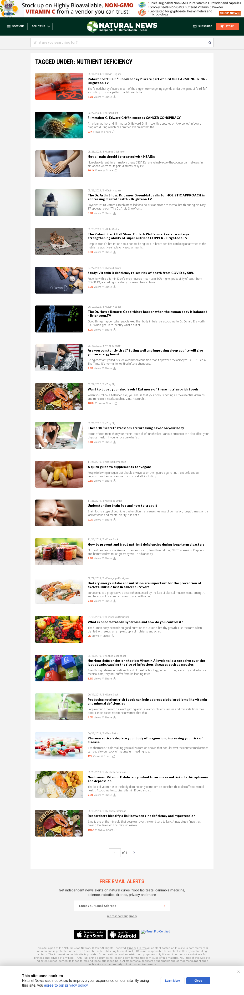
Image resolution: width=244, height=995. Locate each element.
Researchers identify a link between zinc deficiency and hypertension (141, 816)
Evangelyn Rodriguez (117, 578)
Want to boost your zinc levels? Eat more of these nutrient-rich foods (143, 389)
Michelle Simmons (116, 772)
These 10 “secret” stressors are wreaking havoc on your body (136, 428)
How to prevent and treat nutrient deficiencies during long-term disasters (146, 544)
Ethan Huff (112, 113)
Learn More (172, 980)
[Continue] (164, 905)
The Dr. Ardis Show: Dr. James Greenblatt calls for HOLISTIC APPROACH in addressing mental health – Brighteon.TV (146, 197)
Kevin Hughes (114, 74)
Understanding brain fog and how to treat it (122, 505)
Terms (142, 948)
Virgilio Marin (113, 345)
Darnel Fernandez (116, 462)
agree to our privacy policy (66, 985)
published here (111, 961)
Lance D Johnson (115, 151)
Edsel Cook (112, 539)
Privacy (131, 948)
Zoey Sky (111, 384)
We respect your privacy (122, 916)
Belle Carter (112, 229)
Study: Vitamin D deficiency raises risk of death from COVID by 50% (141, 273)
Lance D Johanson (116, 656)
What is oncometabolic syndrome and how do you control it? (135, 622)
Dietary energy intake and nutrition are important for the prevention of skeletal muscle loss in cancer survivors (145, 585)
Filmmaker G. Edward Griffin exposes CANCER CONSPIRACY (134, 118)
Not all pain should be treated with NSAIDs (121, 156)
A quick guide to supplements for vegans (120, 467)
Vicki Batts (112, 733)
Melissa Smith (114, 501)
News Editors (113, 268)
